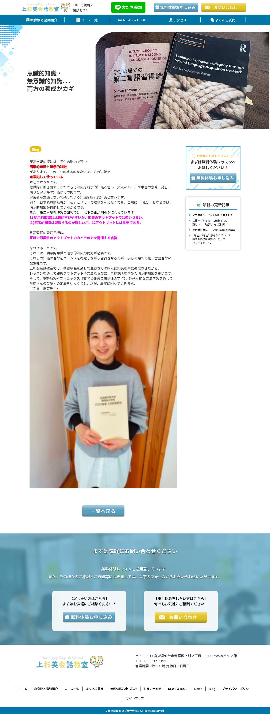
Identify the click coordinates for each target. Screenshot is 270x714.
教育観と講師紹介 (43, 19)
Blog (35, 149)
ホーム (23, 689)
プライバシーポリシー (237, 689)
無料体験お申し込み (123, 689)
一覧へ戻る (103, 510)
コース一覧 (89, 19)
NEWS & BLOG (134, 19)
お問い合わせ (152, 689)
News (198, 689)
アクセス (180, 19)
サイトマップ (135, 698)
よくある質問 (225, 19)
